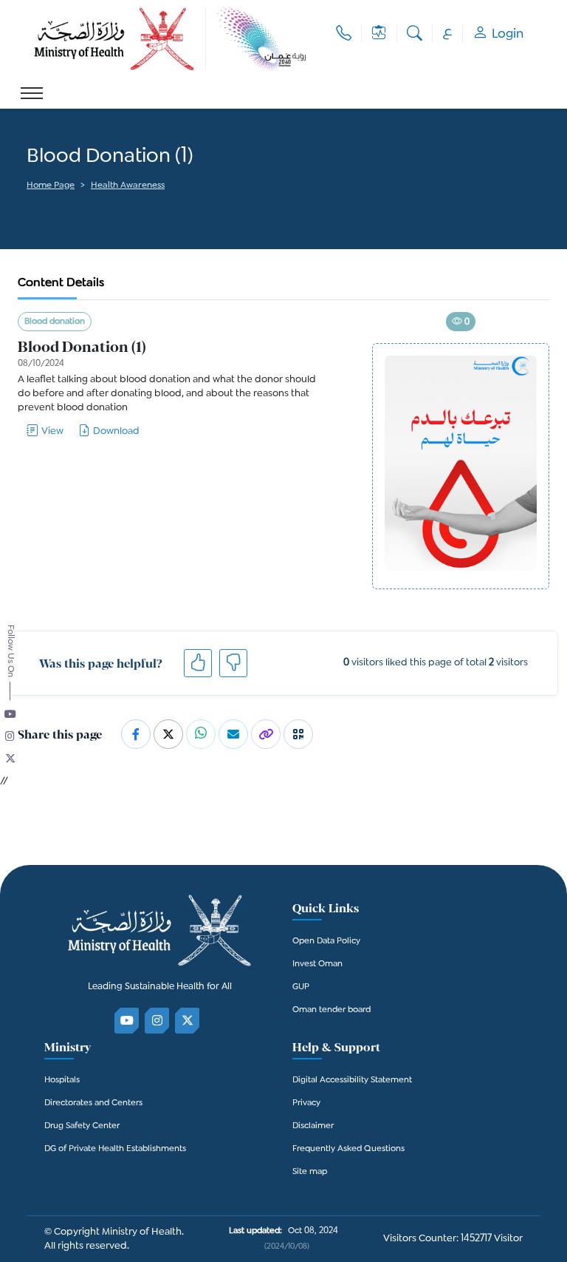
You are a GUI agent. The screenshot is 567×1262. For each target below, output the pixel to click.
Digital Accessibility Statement (352, 1080)
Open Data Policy (326, 941)
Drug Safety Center (82, 1126)
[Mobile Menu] (32, 93)
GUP (300, 987)
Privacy (306, 1103)
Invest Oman (317, 964)
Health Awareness (128, 186)
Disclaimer (313, 1126)
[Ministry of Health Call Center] (343, 33)
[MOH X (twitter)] (188, 1021)
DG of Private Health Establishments (115, 1149)
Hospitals (62, 1080)
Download (116, 431)
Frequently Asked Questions (348, 1149)
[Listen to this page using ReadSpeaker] (28, 206)
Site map (309, 1172)
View (52, 431)
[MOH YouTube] (127, 1021)
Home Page (51, 186)
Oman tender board (331, 1010)
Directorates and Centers (93, 1103)
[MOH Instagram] (158, 1021)
